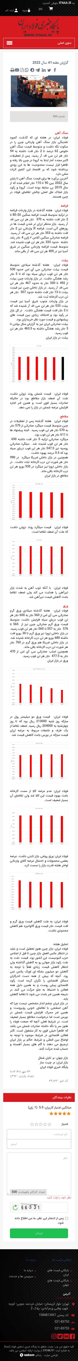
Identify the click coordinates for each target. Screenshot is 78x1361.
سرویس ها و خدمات (21, 1276)
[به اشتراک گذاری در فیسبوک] (55, 70)
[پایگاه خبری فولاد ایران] (39, 27)
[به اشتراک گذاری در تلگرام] (38, 70)
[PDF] (22, 70)
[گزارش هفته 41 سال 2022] (39, 91)
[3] (41, 1124)
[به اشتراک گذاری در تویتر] (49, 70)
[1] (32, 1124)
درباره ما (31, 1260)
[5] (51, 1114)
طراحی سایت (51, 1355)
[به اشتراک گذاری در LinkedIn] (44, 70)
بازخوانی (15, 1206)
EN (40, 9)
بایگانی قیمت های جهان (58, 1282)
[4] (45, 1124)
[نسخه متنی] (12, 70)
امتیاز (65, 1124)
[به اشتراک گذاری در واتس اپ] (27, 70)
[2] (36, 1124)
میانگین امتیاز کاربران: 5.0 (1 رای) (49, 1107)
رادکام (39, 1355)
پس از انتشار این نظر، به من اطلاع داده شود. (39, 1220)
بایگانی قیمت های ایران (58, 1272)
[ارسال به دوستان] (17, 70)
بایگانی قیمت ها (62, 1260)
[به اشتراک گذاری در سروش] (32, 70)
